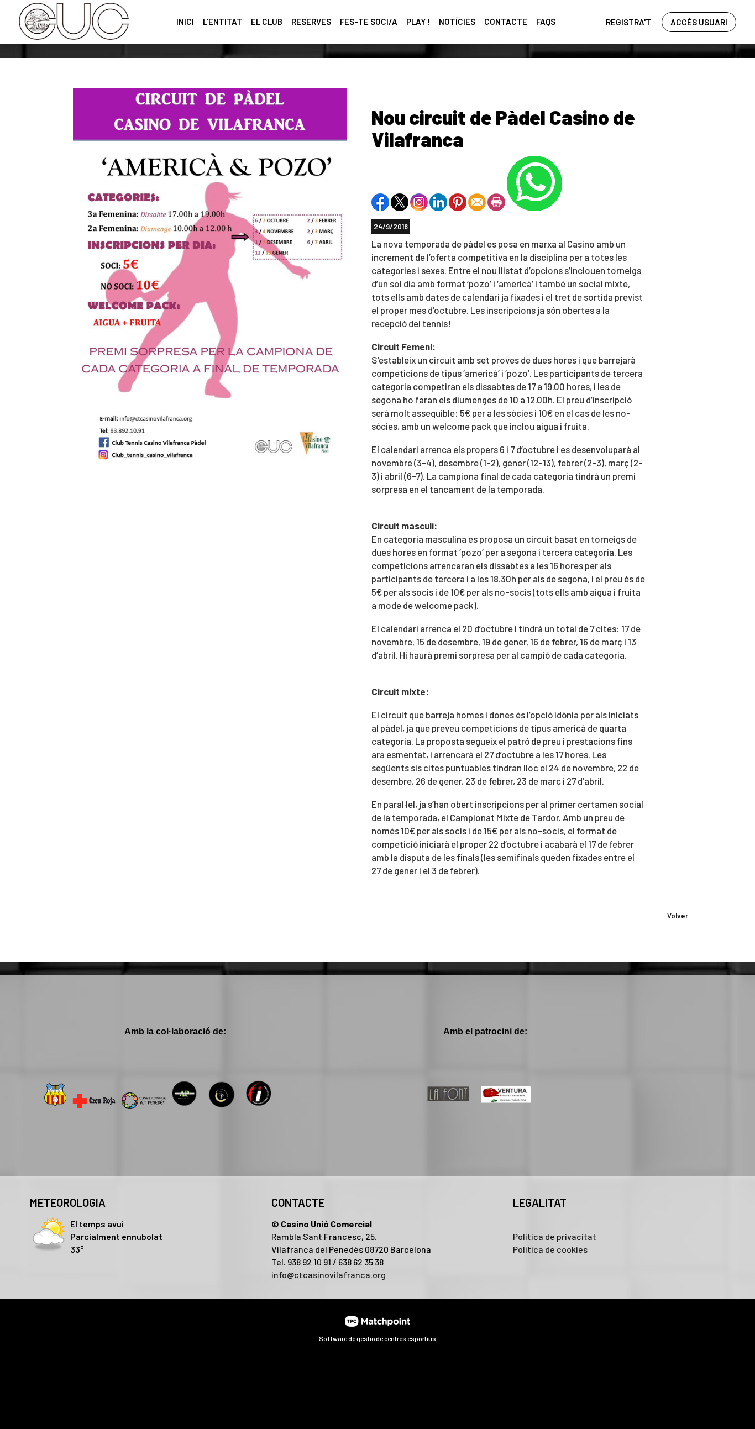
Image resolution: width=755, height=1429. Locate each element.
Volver (677, 915)
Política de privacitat (554, 1236)
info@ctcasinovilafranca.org (328, 1274)
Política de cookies (550, 1249)
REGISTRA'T (628, 22)
